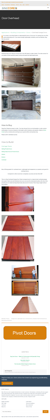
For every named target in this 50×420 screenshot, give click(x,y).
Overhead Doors (29, 318)
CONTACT (27, 4)
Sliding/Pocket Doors (7, 149)
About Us (4, 406)
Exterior (3, 157)
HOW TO (17, 4)
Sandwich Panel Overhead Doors (40, 318)
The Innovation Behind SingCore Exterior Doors (25, 364)
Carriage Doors (7, 146)
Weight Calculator (5, 401)
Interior (3, 154)
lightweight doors (21, 318)
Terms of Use (29, 406)
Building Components (18, 32)
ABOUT (3, 4)
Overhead (4, 159)
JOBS (23, 4)
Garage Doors (14, 318)
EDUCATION (7, 4)
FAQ (21, 4)
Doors (28, 32)
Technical (4, 405)
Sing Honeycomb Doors (7, 320)
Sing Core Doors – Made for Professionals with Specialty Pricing (25, 356)
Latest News (28, 401)
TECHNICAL (13, 4)
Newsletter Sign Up (25, 360)
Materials (3, 318)
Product (7, 318)
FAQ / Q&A (4, 403)
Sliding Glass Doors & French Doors (10, 151)
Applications (5, 32)
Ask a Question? (29, 405)
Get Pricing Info (7, 383)
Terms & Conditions (30, 403)
